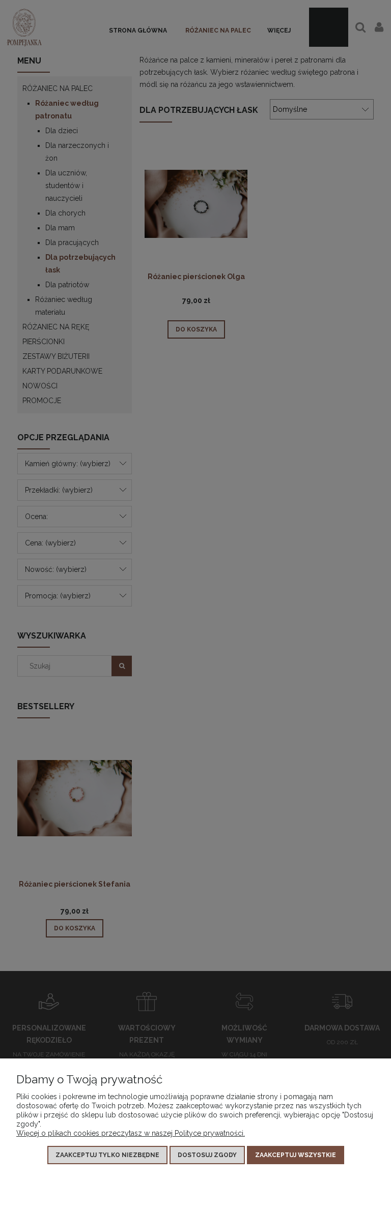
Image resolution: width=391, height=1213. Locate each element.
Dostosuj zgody (207, 1155)
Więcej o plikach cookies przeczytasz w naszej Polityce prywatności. (130, 1133)
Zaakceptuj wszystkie (295, 1155)
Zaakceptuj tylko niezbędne (107, 1155)
